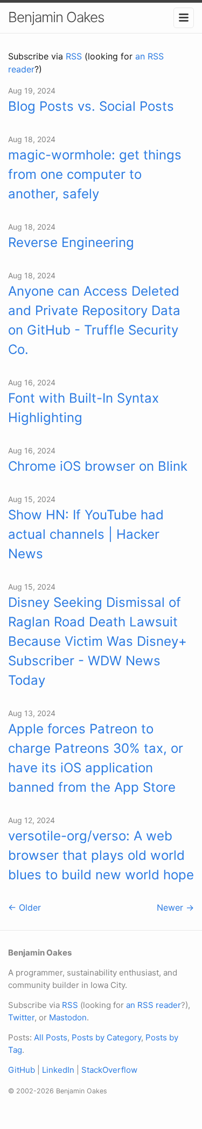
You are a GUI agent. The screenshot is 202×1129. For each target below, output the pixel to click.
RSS (74, 56)
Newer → (175, 907)
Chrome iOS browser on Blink (97, 466)
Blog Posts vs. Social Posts (91, 106)
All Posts (50, 1037)
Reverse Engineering (71, 242)
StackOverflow (109, 1070)
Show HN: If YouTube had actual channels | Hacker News (86, 534)
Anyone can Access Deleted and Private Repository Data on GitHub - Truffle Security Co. (94, 320)
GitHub (21, 1070)
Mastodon (68, 1017)
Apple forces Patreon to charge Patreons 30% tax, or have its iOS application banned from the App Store (95, 758)
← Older (24, 907)
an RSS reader (153, 1005)
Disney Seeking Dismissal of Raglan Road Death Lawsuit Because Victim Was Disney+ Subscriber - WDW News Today (97, 641)
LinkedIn (58, 1070)
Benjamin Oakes (56, 17)
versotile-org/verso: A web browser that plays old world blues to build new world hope (101, 855)
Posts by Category (106, 1037)
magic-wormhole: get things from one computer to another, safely (95, 174)
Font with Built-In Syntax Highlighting (83, 407)
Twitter (21, 1017)
